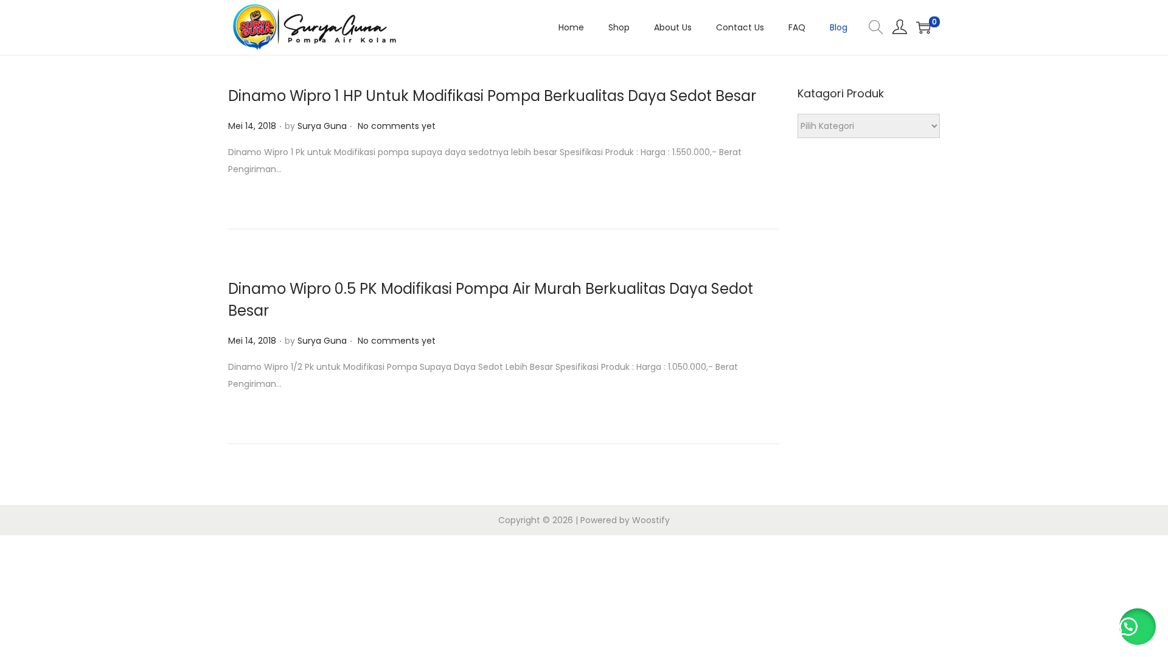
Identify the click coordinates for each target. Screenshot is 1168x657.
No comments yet (397, 126)
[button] (1137, 626)
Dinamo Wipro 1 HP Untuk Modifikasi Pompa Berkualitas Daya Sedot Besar (492, 96)
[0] (923, 27)
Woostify (651, 520)
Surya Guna (322, 126)
